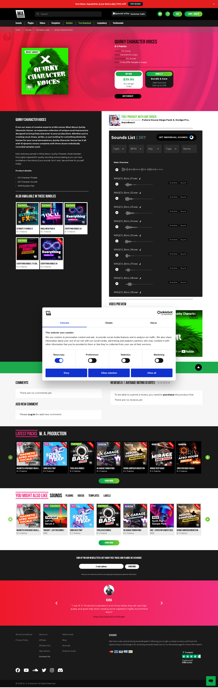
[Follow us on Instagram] (52, 671)
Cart (159, 14)
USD (177, 14)
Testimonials (67, 634)
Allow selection (109, 372)
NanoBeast (128, 122)
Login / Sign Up (193, 14)
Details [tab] (109, 323)
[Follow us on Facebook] (18, 671)
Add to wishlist (127, 96)
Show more (109, 481)
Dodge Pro (182, 119)
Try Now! (135, 4)
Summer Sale (137, 14)
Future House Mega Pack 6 (158, 119)
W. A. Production (120, 46)
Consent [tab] (64, 323)
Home (18, 30)
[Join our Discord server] (60, 671)
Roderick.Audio (69, 651)
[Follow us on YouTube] (26, 671)
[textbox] (68, 14)
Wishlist (167, 14)
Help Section (44, 651)
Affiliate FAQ (44, 645)
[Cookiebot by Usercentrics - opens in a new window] (159, 313)
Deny (66, 372)
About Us (43, 634)
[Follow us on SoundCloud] (35, 671)
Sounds (28, 30)
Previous (10, 457)
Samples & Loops (42, 30)
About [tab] (153, 323)
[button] (176, 137)
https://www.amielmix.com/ (109, 613)
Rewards (66, 645)
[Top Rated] (28, 224)
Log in (31, 414)
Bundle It (159, 74)
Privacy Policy (22, 640)
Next (207, 457)
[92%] (52, 259)
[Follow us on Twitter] (44, 671)
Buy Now (128, 74)
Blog (64, 640)
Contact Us (44, 656)
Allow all (151, 372)
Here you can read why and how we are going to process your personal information (109, 574)
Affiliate (42, 640)
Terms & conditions (24, 634)
